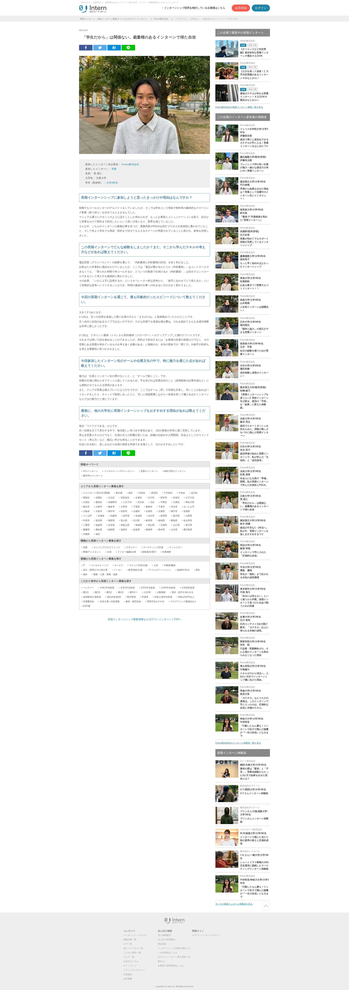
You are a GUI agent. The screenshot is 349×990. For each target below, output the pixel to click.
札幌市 (113, 516)
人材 (156, 565)
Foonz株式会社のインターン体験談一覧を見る (238, 743)
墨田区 (99, 502)
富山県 (124, 520)
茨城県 (186, 511)
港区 (130, 493)
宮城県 (138, 516)
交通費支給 (88, 601)
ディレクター (175, 547)
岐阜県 (149, 520)
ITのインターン (90, 471)
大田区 (86, 502)
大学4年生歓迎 (168, 587)
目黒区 (99, 497)
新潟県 (99, 520)
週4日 (121, 592)
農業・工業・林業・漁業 (105, 574)
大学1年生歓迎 (107, 587)
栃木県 (176, 516)
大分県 (174, 529)
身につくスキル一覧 (133, 948)
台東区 (138, 497)
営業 (114, 168)
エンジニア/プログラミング (106, 547)
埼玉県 (174, 506)
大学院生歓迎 (187, 587)
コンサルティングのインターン (119, 471)
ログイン (261, 7)
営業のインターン (149, 471)
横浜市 (86, 506)
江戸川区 (190, 497)
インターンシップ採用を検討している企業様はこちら (194, 7)
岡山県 (151, 525)
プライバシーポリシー (134, 970)
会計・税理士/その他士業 (95, 570)
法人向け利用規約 (166, 939)
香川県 (189, 525)
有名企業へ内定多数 (110, 601)
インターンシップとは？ (135, 935)
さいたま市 (188, 506)
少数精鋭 (161, 592)
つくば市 (87, 516)
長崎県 (149, 529)
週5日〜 (133, 592)
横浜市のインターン (93, 475)
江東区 (176, 502)
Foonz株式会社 (161, 19)
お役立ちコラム (131, 961)
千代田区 (168, 493)
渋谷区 (142, 493)
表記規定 (162, 944)
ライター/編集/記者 (126, 552)
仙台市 (151, 516)
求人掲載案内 (164, 935)
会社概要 (127, 978)
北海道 (101, 516)
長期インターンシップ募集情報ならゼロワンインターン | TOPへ (144, 619)
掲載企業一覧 (130, 939)
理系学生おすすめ (155, 601)
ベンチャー (88, 587)
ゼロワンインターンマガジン (206, 935)
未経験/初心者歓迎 (92, 597)
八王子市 (127, 502)
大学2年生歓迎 (127, 587)
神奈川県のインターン (175, 471)
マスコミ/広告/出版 (138, 565)
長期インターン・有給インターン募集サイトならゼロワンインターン (114, 19)
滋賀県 (99, 525)
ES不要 (86, 606)
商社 (198, 570)
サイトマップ (130, 965)
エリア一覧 (128, 957)
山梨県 (189, 516)
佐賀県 (136, 529)
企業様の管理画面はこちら (171, 965)
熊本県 (161, 529)
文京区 (111, 497)
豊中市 (111, 511)
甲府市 (86, 520)
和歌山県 (125, 525)
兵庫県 (161, 511)
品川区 (194, 493)
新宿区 (154, 493)
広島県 (164, 525)
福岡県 (111, 529)
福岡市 (124, 529)
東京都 (119, 493)
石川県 (136, 520)
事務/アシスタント (92, 552)
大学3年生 (112, 182)
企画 (109, 552)
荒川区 (141, 502)
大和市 (124, 506)
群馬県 (164, 516)
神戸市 (174, 511)
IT (84, 565)
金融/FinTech (183, 570)
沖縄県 (86, 534)
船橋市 (149, 506)
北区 (152, 502)
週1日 (86, 592)
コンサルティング (99, 565)
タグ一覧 (127, 944)
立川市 (151, 497)
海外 (98, 534)
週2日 (97, 592)
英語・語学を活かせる (182, 592)
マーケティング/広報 (153, 547)
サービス (118, 565)
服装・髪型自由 (133, 601)
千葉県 (136, 506)
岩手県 (126, 516)
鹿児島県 (187, 529)
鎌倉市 (111, 506)
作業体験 (166, 552)
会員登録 (241, 7)
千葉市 (161, 506)
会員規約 (127, 974)
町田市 (164, 497)
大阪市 (99, 511)
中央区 (181, 493)
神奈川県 (190, 502)
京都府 (136, 511)
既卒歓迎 (131, 597)
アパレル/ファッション (160, 570)
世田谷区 (125, 497)
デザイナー (131, 547)
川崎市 (99, 506)
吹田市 (124, 511)
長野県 (111, 520)
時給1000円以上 (186, 597)
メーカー (118, 570)
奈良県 (111, 525)
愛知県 (174, 520)
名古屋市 (187, 520)
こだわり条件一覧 (132, 952)
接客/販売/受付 (149, 552)
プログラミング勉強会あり (183, 601)
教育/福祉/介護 (135, 570)
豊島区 (86, 497)
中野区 (164, 502)
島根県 (138, 525)
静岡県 (161, 520)
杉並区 (176, 497)
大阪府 (86, 511)
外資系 (145, 597)
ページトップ (266, 906)
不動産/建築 (169, 565)
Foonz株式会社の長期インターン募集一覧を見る (239, 107)
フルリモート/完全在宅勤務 (96, 493)
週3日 (109, 592)
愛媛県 (86, 529)
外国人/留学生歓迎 (163, 597)
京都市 (149, 511)
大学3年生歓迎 (148, 587)
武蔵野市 (112, 502)
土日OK (147, 592)
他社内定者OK (114, 597)
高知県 (99, 529)
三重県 (86, 525)
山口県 (176, 525)
